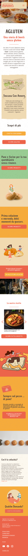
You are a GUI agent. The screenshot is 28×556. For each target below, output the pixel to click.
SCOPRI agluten (14, 142)
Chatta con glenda (14, 133)
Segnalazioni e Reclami (8, 535)
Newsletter (5, 537)
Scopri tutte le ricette (14, 336)
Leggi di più (4, 481)
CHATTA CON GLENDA (14, 511)
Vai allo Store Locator (14, 274)
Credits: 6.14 (5, 550)
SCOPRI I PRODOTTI (14, 168)
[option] (14, 321)
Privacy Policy (6, 531)
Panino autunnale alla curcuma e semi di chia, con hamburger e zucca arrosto (14, 331)
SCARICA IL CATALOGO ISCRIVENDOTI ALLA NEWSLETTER (14, 415)
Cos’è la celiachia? (9, 459)
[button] (25, 97)
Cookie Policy (5, 533)
